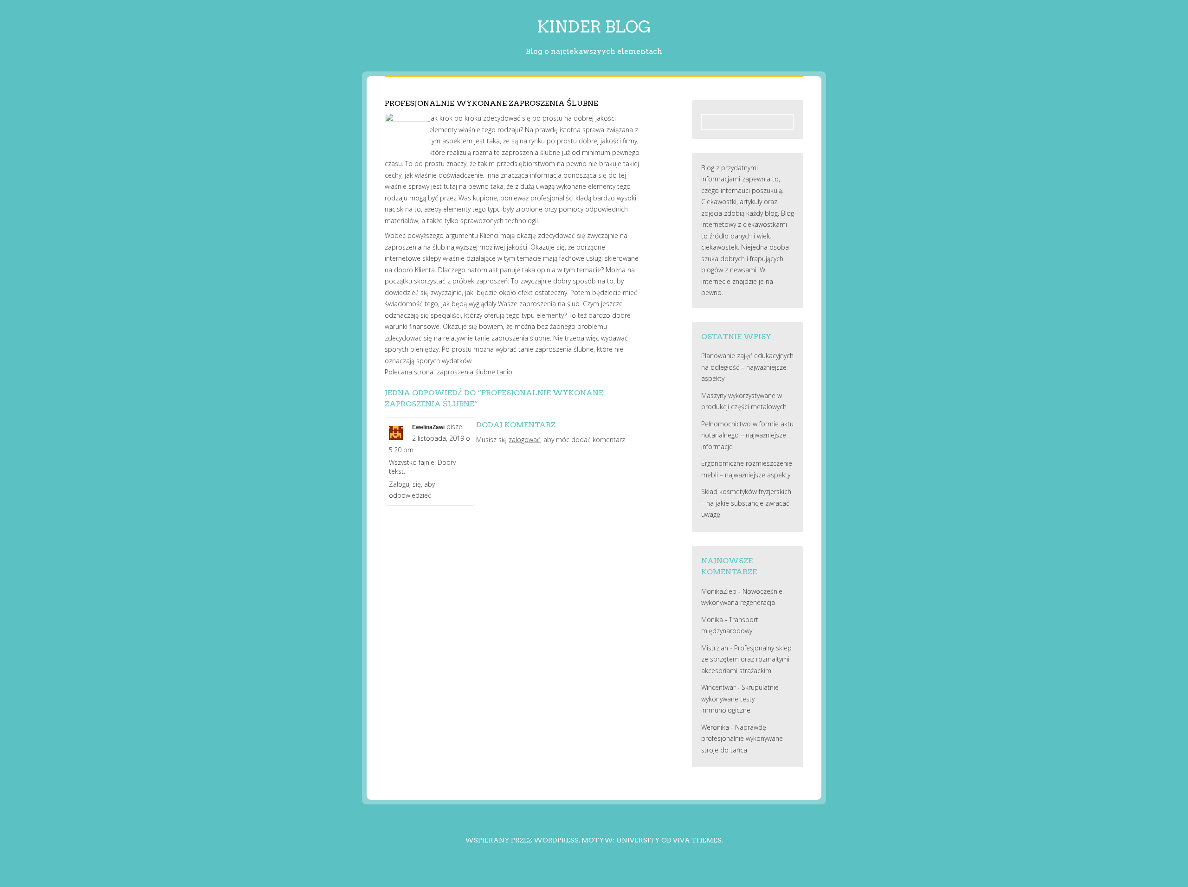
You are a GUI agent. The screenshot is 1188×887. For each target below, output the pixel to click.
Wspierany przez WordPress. (522, 840)
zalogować (524, 439)
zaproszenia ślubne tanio (474, 371)
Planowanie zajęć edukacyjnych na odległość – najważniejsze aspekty (747, 367)
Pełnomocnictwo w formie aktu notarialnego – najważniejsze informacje (747, 435)
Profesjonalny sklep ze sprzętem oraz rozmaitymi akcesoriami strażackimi (746, 659)
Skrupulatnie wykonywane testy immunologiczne (740, 698)
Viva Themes (697, 840)
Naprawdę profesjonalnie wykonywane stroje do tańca (742, 738)
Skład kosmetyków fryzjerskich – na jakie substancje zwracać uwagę (746, 503)
